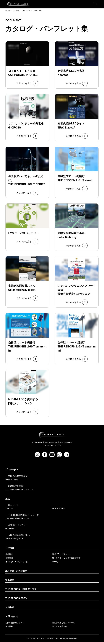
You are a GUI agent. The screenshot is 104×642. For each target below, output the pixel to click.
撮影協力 (9, 579)
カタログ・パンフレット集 (16, 562)
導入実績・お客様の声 (16, 570)
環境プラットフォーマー (62, 554)
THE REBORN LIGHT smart (17, 518)
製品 (7, 498)
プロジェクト (11, 469)
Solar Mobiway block (14, 538)
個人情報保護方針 (59, 626)
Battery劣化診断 (16, 486)
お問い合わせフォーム (14, 622)
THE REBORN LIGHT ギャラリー (21, 589)
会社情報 (9, 547)
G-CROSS (9, 528)
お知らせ (9, 607)
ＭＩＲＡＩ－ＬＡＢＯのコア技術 (66, 558)
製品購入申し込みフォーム (63, 622)
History (55, 562)
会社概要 (9, 554)
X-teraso (9, 508)
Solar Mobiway (11, 479)
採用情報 (9, 626)
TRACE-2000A (58, 508)
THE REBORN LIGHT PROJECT (19, 489)
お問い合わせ (11, 616)
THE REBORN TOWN (16, 598)
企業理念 (9, 558)
